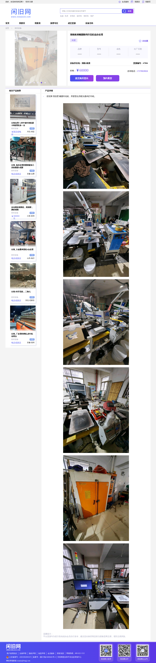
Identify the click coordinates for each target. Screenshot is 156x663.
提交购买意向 (81, 78)
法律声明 (23, 653)
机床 (66, 16)
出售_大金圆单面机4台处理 (22, 249)
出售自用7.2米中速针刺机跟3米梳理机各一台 (22, 124)
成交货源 (72, 23)
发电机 (72, 16)
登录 (27, 2)
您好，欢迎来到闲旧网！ (14, 2)
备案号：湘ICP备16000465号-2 (44, 657)
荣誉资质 (60, 653)
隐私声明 (32, 653)
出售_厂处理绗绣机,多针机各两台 (22, 335)
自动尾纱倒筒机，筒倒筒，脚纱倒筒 (22, 208)
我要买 (148, 2)
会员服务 (125, 2)
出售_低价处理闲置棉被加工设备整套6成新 (22, 166)
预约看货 (107, 78)
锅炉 (92, 16)
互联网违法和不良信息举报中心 (69, 657)
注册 (31, 2)
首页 (7, 23)
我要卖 (137, 2)
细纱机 (86, 16)
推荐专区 (54, 23)
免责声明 (41, 653)
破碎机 (79, 16)
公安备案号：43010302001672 (20, 657)
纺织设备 (18, 28)
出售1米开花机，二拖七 (21, 292)
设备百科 (89, 23)
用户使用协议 (12, 653)
